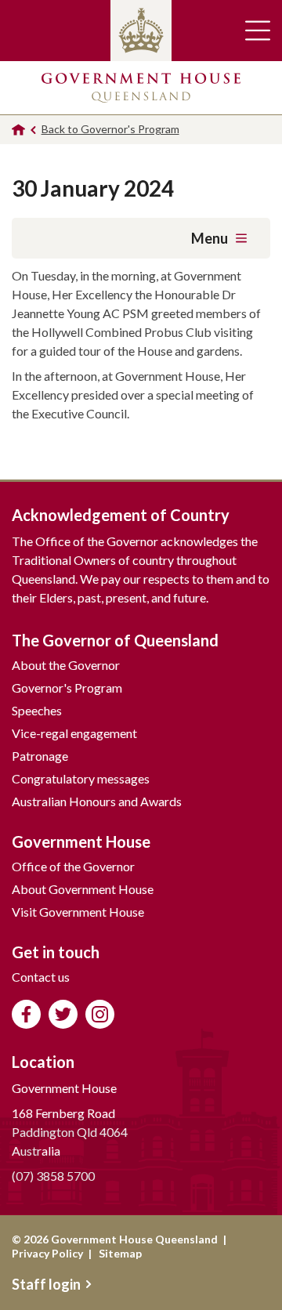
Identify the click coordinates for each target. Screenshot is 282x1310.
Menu (209, 238)
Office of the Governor (73, 866)
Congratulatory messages (81, 778)
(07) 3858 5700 (53, 1175)
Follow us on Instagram (99, 1014)
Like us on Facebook (26, 1014)
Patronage (40, 755)
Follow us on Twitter (63, 1014)
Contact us (41, 976)
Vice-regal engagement (74, 733)
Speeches (37, 710)
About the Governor (66, 664)
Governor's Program (67, 687)
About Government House (83, 888)
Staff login (46, 1284)
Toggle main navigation (257, 30)
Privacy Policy (47, 1253)
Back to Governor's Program (110, 129)
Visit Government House (78, 911)
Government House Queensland (141, 87)
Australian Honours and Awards (97, 801)
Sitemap (120, 1253)
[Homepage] (18, 129)
